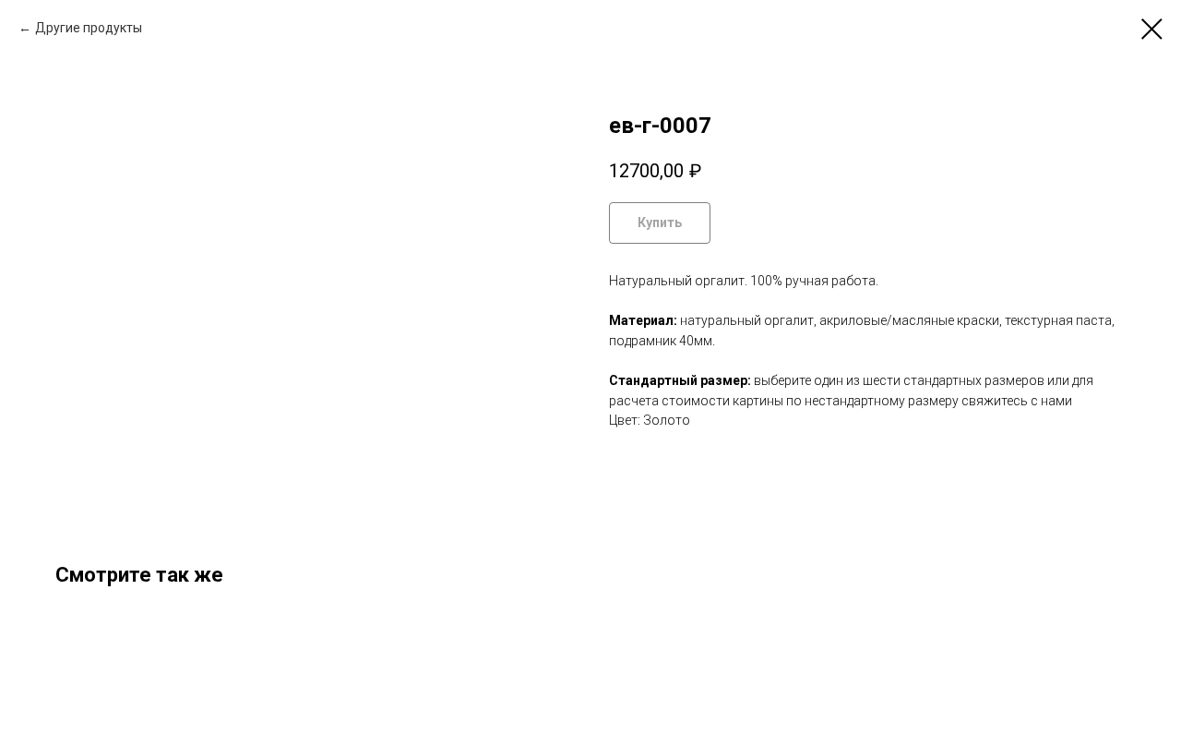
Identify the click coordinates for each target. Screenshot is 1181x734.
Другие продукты (88, 27)
